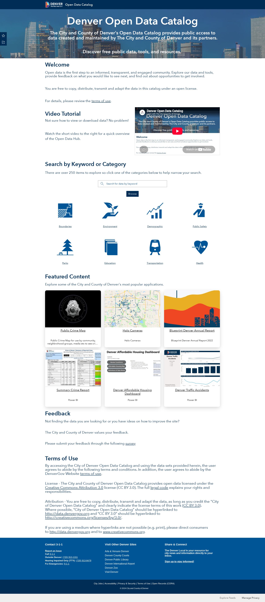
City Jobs (98, 583)
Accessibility (110, 583)
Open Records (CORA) (163, 583)
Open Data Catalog (79, 4)
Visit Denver (111, 572)
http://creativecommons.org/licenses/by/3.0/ (83, 517)
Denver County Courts (117, 555)
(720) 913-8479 (83, 560)
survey (130, 443)
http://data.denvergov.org (67, 513)
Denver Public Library (117, 559)
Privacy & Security (127, 583)
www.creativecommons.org (124, 532)
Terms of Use (143, 583)
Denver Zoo (111, 568)
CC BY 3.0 (191, 505)
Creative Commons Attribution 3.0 (74, 487)
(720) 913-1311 (70, 557)
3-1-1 (52, 554)
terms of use (101, 101)
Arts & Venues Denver (117, 551)
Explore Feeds (228, 597)
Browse (132, 193)
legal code (159, 487)
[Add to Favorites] (3, 35)
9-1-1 (66, 564)
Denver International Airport (120, 563)
